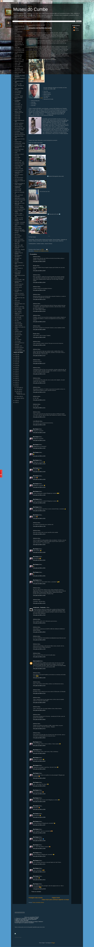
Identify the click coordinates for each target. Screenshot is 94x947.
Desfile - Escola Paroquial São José (19, 112)
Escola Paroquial (18, 145)
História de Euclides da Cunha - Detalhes (20, 184)
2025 (16, 400)
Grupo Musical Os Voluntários (18, 172)
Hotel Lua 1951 (18, 190)
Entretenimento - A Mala (20, 143)
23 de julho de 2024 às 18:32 (39, 544)
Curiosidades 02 (18, 106)
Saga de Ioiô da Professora (18, 313)
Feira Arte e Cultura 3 (19, 154)
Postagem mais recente (36, 897)
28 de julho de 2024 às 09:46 (39, 761)
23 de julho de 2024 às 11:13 (39, 355)
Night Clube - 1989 (19, 245)
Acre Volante (17, 35)
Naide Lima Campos (19, 239)
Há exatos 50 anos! (19, 177)
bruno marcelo (36, 661)
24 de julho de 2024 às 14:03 (39, 656)
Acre (16, 33)
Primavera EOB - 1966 (19, 279)
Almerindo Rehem (18, 36)
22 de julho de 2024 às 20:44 (39, 282)
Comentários (17, 94)
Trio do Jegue (18, 341)
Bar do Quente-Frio (19, 66)
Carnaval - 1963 (18, 84)
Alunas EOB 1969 (18, 39)
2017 (16, 373)
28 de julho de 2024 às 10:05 (39, 801)
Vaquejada (17, 344)
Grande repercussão (19, 170)
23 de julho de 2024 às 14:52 (39, 448)
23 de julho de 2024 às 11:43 (39, 374)
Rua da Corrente (18, 309)
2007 (16, 354)
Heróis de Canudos (19, 179)
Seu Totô (17, 320)
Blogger (53, 942)
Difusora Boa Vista (19, 126)
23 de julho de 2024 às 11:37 (39, 363)
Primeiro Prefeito (18, 285)
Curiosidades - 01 (18, 104)
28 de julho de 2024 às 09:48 (39, 778)
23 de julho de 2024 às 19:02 (39, 583)
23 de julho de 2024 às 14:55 (39, 487)
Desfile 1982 (17, 117)
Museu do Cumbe (30, 9)
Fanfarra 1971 (18, 150)
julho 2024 (18, 391)
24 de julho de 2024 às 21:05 (39, 677)
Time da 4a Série (18, 334)
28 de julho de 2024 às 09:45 (39, 753)
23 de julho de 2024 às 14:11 (39, 417)
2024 (16, 386)
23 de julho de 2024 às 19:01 (39, 560)
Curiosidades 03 (18, 107)
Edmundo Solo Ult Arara (20, 134)
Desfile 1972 (17, 113)
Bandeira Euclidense (19, 61)
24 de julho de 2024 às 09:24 (39, 632)
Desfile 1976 (17, 115)
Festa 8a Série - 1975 (19, 162)
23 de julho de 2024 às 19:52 (39, 603)
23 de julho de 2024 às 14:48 (39, 424)
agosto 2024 (19, 396)
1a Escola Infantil (18, 31)
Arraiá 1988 (17, 47)
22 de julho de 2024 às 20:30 (39, 270)
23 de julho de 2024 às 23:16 (39, 615)
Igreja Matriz (17, 196)
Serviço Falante (18, 319)
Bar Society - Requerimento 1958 (19, 69)
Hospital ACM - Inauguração (18, 187)
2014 (16, 367)
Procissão (17, 289)
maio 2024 (18, 389)
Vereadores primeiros (19, 347)
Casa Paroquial (18, 91)
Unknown (77, 30)
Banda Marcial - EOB (19, 59)
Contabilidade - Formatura (18, 101)
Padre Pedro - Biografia (20, 249)
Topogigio (17, 338)
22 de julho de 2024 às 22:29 (39, 299)
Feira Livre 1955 (18, 160)
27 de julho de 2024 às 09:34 (39, 737)
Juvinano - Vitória (18, 213)
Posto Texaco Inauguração (18, 273)
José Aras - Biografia (19, 207)
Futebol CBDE (18, 167)
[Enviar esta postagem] (47, 249)
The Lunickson (18, 333)
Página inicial (56, 897)
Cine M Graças (18, 92)
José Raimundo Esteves (20, 209)
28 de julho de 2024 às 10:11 (39, 864)
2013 (16, 365)
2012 (16, 363)
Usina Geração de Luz (19, 342)
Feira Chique (17, 157)
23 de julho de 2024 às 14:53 (39, 463)
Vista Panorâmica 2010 (20, 350)
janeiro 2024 (19, 387)
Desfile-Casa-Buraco (19, 123)
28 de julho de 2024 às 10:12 (39, 871)
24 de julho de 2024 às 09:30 (39, 639)
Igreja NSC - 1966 (18, 201)
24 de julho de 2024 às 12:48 (39, 649)
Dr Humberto (17, 131)
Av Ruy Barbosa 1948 (19, 50)
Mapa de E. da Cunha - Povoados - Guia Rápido (20, 230)
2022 (16, 382)
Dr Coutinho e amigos (19, 129)
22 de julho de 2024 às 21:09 (39, 290)
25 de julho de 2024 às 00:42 (39, 710)
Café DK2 (17, 74)
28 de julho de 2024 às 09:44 (39, 745)
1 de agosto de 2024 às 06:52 (39, 888)
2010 (16, 360)
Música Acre (17, 237)
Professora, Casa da (19, 293)
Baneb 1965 (17, 64)
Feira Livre (17, 159)
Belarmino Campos (19, 70)
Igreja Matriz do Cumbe (20, 198)
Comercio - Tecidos (19, 96)
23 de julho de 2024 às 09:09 (39, 329)
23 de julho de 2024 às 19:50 (39, 595)
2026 (16, 402)
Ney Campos (36, 429)
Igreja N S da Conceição (20, 199)
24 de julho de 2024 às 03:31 (39, 623)
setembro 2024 (19, 398)
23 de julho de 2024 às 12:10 (39, 392)
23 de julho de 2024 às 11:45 (39, 383)
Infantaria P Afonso (19, 205)
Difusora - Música (18, 124)
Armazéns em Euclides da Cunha (40, 28)
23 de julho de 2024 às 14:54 (39, 471)
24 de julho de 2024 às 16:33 (39, 668)
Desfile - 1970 (18, 109)
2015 (16, 369)
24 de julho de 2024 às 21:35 (39, 693)
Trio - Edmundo (18, 339)
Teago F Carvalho (18, 325)
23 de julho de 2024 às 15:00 (39, 502)
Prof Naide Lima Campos (18, 291)
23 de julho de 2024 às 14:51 (39, 440)
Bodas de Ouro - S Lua (20, 72)
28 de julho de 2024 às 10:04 (39, 793)
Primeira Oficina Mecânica (18, 282)
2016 (16, 371)
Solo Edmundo (18, 322)
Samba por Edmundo (19, 315)
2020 (16, 378)
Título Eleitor (17, 336)
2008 (16, 356)
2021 (16, 380)
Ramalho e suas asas (19, 306)
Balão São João (18, 56)
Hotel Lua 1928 (18, 189)
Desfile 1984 (17, 118)
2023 (16, 384)
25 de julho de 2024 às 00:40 (39, 702)
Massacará (17, 234)
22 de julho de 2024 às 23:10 (39, 321)
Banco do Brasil (18, 58)
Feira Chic (17, 155)
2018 (16, 374)
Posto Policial (18, 271)
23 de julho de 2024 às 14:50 (39, 432)
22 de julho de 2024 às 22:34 (39, 311)
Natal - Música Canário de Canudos (19, 241)
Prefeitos (17, 278)
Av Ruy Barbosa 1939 (19, 49)
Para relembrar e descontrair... (18, 256)
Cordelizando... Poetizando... (39, 607)
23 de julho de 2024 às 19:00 (39, 552)
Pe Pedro (17, 261)
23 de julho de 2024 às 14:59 (39, 495)
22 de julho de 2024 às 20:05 (39, 261)
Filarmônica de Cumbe (19, 163)
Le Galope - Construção (20, 222)
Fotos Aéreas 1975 (19, 165)
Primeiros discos (18, 287)
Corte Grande (17, 103)
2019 (16, 376)
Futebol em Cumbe (19, 168)
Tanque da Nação (18, 323)
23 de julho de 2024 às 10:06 (39, 337)
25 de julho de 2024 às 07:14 (39, 728)
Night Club (17, 243)
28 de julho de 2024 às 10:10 (39, 856)
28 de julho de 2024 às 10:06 (39, 809)
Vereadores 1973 (18, 346)
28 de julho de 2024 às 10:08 (39, 832)
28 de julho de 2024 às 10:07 (39, 825)
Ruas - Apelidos (18, 311)
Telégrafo (17, 329)
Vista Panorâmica (18, 349)
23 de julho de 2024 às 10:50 (39, 345)
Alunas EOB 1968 (18, 38)
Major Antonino (18, 226)
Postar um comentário (36, 891)
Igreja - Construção (19, 195)
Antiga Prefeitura (18, 41)
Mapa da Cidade (18, 228)
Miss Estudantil (18, 235)
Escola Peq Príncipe (19, 149)
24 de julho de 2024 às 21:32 (39, 685)
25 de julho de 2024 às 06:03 (39, 719)
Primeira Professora (19, 284)
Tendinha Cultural (18, 331)
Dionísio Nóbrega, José (20, 128)
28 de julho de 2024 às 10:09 (39, 848)
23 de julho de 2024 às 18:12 (39, 534)
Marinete (16, 232)
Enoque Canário (18, 141)
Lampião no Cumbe (19, 217)
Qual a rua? (17, 300)
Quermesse (17, 302)
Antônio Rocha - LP (19, 43)
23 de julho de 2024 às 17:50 (39, 526)
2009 (16, 358)
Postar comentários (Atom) (38, 902)
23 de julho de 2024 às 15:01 (39, 510)
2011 (16, 361)
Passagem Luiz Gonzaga (18, 259)
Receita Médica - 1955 (19, 308)
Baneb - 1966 (17, 63)
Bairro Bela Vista (18, 55)
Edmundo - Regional (19, 132)
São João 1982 (18, 317)
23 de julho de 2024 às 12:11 (39, 400)
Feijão (16, 152)
